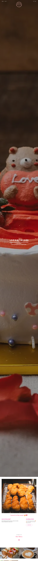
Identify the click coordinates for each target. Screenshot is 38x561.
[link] (19, 540)
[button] (6, 1)
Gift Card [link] (34, 1)
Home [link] (2, 1)
